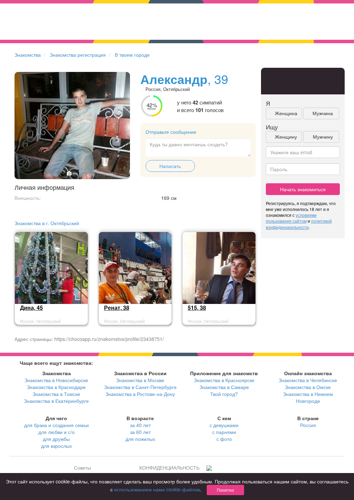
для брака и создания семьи (56, 425)
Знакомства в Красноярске (224, 380)
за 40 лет (140, 425)
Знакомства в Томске (56, 393)
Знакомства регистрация (78, 54)
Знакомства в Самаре (224, 386)
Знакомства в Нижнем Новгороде (308, 397)
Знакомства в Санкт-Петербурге (140, 386)
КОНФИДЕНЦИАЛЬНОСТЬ (169, 467)
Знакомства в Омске (308, 386)
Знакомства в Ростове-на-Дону (140, 393)
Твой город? (224, 393)
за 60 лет (140, 431)
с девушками (224, 425)
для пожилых (140, 438)
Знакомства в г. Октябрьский (47, 223)
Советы (82, 467)
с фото (224, 438)
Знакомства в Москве (140, 380)
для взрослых (56, 445)
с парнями (224, 431)
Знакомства (28, 54)
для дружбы (56, 438)
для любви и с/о (56, 431)
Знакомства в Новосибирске (56, 380)
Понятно (225, 490)
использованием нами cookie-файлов (157, 489)
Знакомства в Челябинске (308, 380)
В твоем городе (132, 54)
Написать (170, 166)
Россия (308, 425)
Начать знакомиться (303, 189)
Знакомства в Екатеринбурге (56, 400)
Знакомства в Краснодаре (56, 386)
